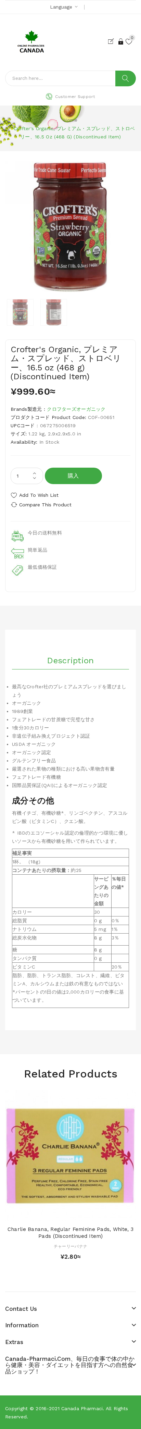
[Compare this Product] (82, 1214)
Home (70, 120)
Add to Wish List (39, 495)
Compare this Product (45, 504)
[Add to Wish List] (70, 1214)
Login (121, 41)
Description (70, 660)
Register (112, 41)
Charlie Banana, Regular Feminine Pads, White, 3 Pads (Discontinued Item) (70, 1232)
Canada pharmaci (82, 1408)
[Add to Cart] (58, 1214)
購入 (73, 475)
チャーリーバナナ (70, 1246)
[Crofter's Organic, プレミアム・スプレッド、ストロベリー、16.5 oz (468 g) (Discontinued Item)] (20, 312)
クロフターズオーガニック (76, 409)
